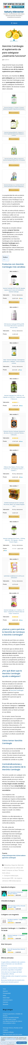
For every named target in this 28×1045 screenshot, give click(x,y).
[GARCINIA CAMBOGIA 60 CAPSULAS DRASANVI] (14, 572)
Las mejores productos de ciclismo (12, 1021)
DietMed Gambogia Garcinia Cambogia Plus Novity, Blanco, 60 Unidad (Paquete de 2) (14, 504)
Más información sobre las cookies (12, 1034)
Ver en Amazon (14, 112)
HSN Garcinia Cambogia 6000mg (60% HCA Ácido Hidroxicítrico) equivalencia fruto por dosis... (14, 325)
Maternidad (6, 997)
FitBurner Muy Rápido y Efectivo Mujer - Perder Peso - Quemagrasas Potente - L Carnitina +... (14, 468)
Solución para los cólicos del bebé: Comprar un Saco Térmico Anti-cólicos (13, 870)
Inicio (4, 989)
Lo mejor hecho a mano (9, 1019)
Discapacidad (6, 993)
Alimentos (7, 865)
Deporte (14, 865)
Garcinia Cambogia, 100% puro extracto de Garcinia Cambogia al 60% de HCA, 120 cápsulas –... (14, 160)
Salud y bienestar (14, 11)
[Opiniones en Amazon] (15, 402)
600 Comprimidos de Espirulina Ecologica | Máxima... (15, 892)
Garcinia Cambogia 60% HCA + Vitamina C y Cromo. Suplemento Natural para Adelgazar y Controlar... (14, 134)
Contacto (5, 1030)
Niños (4, 995)
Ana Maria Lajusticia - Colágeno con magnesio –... (17, 920)
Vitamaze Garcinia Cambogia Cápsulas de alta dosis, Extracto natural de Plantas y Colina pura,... (14, 432)
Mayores (5, 991)
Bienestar (5, 1004)
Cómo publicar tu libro (9, 1023)
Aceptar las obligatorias (8, 1042)
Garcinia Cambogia (16, 690)
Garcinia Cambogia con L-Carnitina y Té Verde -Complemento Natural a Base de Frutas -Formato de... (14, 611)
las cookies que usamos (10, 1038)
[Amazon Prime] (21, 298)
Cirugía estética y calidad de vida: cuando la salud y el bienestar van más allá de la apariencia (13, 963)
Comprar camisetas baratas (11, 1017)
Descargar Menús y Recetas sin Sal (12, 1028)
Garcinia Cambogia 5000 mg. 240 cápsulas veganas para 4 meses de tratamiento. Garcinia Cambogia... (14, 289)
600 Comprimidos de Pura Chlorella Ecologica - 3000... (16, 906)
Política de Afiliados (8, 1032)
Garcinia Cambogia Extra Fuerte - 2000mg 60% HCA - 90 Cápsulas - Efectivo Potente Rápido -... (14, 540)
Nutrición (21, 865)
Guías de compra (7, 1000)
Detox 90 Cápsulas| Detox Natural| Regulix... (16, 949)
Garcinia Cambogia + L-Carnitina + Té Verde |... (16, 936)
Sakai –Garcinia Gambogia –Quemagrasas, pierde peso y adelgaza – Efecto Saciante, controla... (14, 361)
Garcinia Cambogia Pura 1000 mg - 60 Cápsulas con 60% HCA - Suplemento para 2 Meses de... (14, 397)
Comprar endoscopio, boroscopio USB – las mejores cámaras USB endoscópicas (12, 878)
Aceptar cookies (21, 1042)
